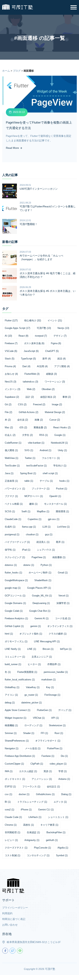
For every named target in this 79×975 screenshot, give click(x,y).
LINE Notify (13, 649)
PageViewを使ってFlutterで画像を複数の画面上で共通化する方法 (39, 125)
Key (50, 687)
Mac (9, 427)
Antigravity (31, 840)
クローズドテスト (16, 847)
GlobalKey (12, 687)
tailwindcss (30, 381)
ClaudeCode (13, 519)
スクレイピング (15, 557)
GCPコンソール (15, 595)
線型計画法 (48, 397)
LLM (46, 526)
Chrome (11, 824)
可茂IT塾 (44, 328)
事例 (66, 397)
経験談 (51, 374)
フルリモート (51, 458)
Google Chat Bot (39, 610)
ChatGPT (52, 351)
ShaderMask (42, 580)
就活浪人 (42, 542)
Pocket (61, 488)
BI (8, 801)
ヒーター (34, 664)
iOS (23, 427)
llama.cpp (29, 526)
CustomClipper (14, 763)
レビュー (11, 840)
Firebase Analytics (16, 618)
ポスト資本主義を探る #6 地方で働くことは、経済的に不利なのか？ (48, 275)
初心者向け (32, 320)
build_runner (13, 664)
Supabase (12, 397)
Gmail (63, 572)
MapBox (43, 511)
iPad (26, 549)
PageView (39, 557)
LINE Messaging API (47, 641)
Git (8, 404)
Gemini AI (42, 618)
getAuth (52, 840)
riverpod (41, 335)
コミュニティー (15, 656)
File (8, 412)
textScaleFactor (36, 465)
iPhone (26, 809)
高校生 (28, 824)
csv (8, 794)
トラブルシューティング (32, 801)
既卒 (60, 542)
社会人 (10, 435)
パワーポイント (15, 488)
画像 (39, 419)
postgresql (12, 534)
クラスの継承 (58, 633)
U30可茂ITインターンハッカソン (39, 188)
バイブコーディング (17, 542)
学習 (62, 771)
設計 (30, 397)
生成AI (10, 526)
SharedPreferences (17, 740)
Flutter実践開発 (27, 672)
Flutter (11, 320)
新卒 (46, 358)
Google (59, 435)
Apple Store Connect (17, 710)
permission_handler (56, 672)
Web (31, 389)
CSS (22, 404)
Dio (64, 756)
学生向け (59, 465)
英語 (48, 771)
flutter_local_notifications (20, 679)
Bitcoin (48, 649)
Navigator (11, 748)
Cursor (54, 419)
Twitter (30, 458)
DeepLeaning (41, 603)
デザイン (60, 335)
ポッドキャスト (15, 779)
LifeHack (34, 817)
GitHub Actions (28, 412)
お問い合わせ (10, 924)
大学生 (27, 435)
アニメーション (42, 779)
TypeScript (28, 358)
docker (24, 794)
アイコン (11, 694)
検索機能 (11, 725)
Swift (25, 511)
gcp (48, 534)
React (23, 335)
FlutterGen (44, 710)
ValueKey (33, 687)
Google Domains (15, 603)
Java (9, 473)
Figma (56, 343)
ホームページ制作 (40, 572)
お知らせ (11, 374)
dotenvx (11, 565)
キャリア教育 (49, 824)
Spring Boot (28, 473)
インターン (12, 389)
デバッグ (64, 710)
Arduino (64, 779)
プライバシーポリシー (15, 907)
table (28, 480)
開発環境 (62, 511)
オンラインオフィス (59, 626)
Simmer (11, 733)
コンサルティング (38, 855)
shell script (50, 473)
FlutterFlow (54, 748)
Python (46, 565)
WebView (11, 458)
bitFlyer (65, 649)
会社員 (22, 419)
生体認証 (33, 832)
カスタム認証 (28, 771)
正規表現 (11, 480)
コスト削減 (12, 855)
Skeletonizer (57, 725)
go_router (31, 694)
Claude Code (13, 817)
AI (8, 335)
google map (13, 587)
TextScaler (12, 465)
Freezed (39, 404)
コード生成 (63, 618)
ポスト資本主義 (34, 343)
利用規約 (7, 913)
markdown (48, 679)
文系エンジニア (42, 656)
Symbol (62, 855)
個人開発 (11, 450)
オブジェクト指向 (30, 633)
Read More (13, 147)
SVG (28, 450)
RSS (43, 435)
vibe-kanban (36, 442)
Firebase (11, 343)
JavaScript (31, 351)
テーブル (46, 480)
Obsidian (48, 389)
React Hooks (62, 427)
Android (45, 450)
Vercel (63, 595)
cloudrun (32, 534)
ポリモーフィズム (16, 641)
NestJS (10, 381)
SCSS (10, 511)
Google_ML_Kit (42, 595)
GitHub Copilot (14, 626)
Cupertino (34, 519)
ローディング (33, 725)
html (9, 633)
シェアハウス (46, 549)
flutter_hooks (13, 572)
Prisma (10, 366)
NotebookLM (59, 442)
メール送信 (32, 748)
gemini (35, 626)
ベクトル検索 (14, 504)
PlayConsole (42, 847)
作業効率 (53, 664)
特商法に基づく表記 (13, 919)
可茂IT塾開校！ (28, 224)
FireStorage (52, 694)
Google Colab (14, 610)
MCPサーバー (33, 496)
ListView (63, 526)
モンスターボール (55, 504)
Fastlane (48, 756)
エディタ (60, 801)
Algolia (63, 847)
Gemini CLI (46, 809)
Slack (9, 358)
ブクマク (11, 496)
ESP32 (10, 786)
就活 (61, 358)
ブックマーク (40, 488)
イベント (55, 320)
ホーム (6, 70)
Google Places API (39, 587)
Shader (28, 733)
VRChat (39, 717)
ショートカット (58, 817)
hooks (64, 480)
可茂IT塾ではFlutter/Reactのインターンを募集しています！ (48, 208)
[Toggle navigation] (73, 7)
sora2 (9, 809)
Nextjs (63, 328)
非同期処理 (12, 832)
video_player (58, 763)
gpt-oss (53, 519)
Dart (26, 366)
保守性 (10, 549)
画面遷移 (58, 557)
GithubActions (45, 794)
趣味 (33, 504)
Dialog (66, 794)
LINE (31, 649)
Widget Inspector (15, 717)
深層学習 (62, 603)
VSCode (11, 351)
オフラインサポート (47, 740)
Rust (59, 733)
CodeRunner (13, 442)
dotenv (28, 565)
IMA (8, 771)
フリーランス (31, 786)
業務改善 (40, 427)
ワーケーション (55, 381)
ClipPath (36, 763)
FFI (44, 733)
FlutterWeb (32, 374)
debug (10, 702)
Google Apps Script (17, 328)
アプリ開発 (62, 366)
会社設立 (53, 786)
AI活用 (42, 366)
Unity (62, 450)
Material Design (55, 412)
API (55, 717)
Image (57, 404)
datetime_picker (31, 702)
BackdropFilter (55, 832)
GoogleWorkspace (16, 580)
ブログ (17, 70)
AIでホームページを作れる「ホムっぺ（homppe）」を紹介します (41, 257)
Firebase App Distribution (20, 756)
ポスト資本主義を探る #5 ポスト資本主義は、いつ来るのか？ (48, 292)
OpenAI (55, 496)
